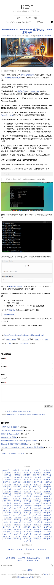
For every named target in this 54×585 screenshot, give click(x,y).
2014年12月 (7, 522)
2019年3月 (47, 496)
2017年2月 (47, 508)
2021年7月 (17, 484)
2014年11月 (17, 522)
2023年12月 (26, 470)
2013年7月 (27, 529)
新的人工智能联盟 (27, 75)
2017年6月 (7, 508)
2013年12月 (27, 527)
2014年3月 (47, 524)
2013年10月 (48, 527)
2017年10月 (18, 506)
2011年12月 (27, 536)
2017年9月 (28, 506)
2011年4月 (47, 539)
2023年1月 (36, 475)
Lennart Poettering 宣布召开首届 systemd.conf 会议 (20, 440)
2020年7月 (37, 489)
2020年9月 (17, 489)
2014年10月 (28, 522)
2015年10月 (8, 517)
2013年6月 (37, 529)
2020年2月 (37, 491)
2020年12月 (37, 487)
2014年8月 (48, 522)
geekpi (37, 339)
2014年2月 (6, 527)
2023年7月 (27, 472)
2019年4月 (37, 496)
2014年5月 (27, 524)
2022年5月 (17, 479)
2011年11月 (37, 536)
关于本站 (40, 22)
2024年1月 (15, 470)
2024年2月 (5, 470)
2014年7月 (7, 524)
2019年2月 (6, 498)
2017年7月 (47, 506)
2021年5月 (37, 484)
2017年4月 (27, 508)
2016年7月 (17, 513)
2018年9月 (7, 501)
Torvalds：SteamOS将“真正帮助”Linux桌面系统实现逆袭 (22, 447)
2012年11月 (17, 532)
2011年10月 (48, 536)
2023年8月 (17, 472)
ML (43, 36)
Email (3, 366)
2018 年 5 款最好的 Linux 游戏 (12, 453)
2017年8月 (38, 506)
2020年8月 (27, 489)
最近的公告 (21, 91)
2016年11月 (27, 510)
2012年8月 (47, 532)
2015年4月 (17, 520)
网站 (3, 374)
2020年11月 (47, 487)
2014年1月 (16, 527)
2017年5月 (17, 508)
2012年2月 (6, 536)
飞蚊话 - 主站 (10, 558)
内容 (3, 382)
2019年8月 (48, 494)
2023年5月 (47, 472)
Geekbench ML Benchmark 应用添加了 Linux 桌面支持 (27, 31)
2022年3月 (37, 479)
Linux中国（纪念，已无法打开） (30, 558)
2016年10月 (38, 510)
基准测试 (48, 36)
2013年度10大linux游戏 (10, 434)
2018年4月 (7, 503)
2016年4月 (47, 513)
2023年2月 (27, 475)
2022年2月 (47, 479)
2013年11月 (37, 527)
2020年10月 (8, 489)
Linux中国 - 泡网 (32, 560)
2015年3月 (27, 520)
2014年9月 (38, 522)
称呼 (3, 358)
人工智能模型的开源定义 (10, 77)
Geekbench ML (10, 314)
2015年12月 (37, 515)
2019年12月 (7, 494)
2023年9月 (7, 472)
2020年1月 (47, 491)
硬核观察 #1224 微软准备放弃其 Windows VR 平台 (26, 414)
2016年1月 (26, 515)
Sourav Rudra (6, 36)
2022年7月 (47, 477)
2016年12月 (17, 510)
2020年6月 (47, 489)
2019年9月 (38, 494)
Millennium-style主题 (25, 577)
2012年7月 (7, 534)
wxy (46, 339)
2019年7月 (7, 496)
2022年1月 (6, 482)
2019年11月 (17, 494)
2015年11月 (47, 515)
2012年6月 (17, 534)
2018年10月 (48, 498)
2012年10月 (28, 532)
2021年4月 (47, 484)
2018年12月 (27, 498)
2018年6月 (37, 501)
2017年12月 (47, 503)
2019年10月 (28, 494)
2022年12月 (47, 475)
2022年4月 (27, 479)
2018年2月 (27, 503)
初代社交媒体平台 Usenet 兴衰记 (19, 411)
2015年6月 (47, 517)
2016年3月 (6, 515)
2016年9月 (48, 510)
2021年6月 (27, 484)
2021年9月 (48, 482)
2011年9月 (7, 539)
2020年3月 (27, 491)
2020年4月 (17, 491)
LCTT (9, 343)
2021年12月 (17, 482)
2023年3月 (17, 475)
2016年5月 (37, 513)
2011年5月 (37, 539)
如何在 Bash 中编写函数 (10, 427)
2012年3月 (47, 534)
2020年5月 (7, 491)
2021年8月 (7, 484)
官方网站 (12, 310)
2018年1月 (36, 503)
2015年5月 (7, 520)
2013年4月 (6, 532)
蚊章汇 (27, 7)
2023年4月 (7, 475)
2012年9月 (38, 532)
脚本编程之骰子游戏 (9, 437)
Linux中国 (24, 343)
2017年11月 (7, 506)
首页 (18, 18)
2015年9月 (17, 517)
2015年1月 (47, 520)
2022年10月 (18, 477)
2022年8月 (38, 477)
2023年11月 (36, 470)
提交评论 (48, 406)
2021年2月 (16, 487)
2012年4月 (37, 534)
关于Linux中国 (31, 18)
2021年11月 (27, 482)
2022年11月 (7, 477)
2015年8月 (27, 517)
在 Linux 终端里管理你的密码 (12, 430)
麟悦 (47, 558)
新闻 (39, 36)
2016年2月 (16, 515)
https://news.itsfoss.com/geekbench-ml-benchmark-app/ (24, 335)
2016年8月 (7, 513)
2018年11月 (37, 498)
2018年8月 (17, 501)
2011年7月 (17, 539)
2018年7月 (27, 501)
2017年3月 (37, 508)
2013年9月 (7, 529)
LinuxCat (19, 560)
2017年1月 (6, 510)
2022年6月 (7, 479)
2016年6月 (27, 513)
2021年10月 (38, 482)
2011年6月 (27, 539)
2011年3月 (27, 541)
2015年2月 (37, 520)
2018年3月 (17, 503)
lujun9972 (25, 339)
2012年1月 (16, 536)
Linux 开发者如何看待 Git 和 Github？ (15, 444)
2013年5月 (47, 529)
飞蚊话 (45, 574)
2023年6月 (37, 472)
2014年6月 (17, 524)
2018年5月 (47, 501)
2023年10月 (47, 470)
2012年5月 (27, 534)
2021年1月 (26, 487)
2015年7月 (37, 517)
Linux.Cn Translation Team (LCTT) (18, 22)
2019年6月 (17, 496)
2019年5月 (27, 496)
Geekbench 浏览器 (15, 286)
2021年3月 (6, 487)
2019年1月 (16, 498)
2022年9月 (28, 477)
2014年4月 (37, 524)
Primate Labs (34, 91)
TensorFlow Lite (7, 115)
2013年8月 (17, 529)
